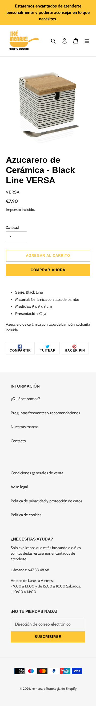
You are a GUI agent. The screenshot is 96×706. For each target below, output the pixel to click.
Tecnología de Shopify (61, 689)
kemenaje (38, 689)
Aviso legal (19, 486)
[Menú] (87, 40)
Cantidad (12, 227)
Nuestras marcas (24, 426)
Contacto (18, 441)
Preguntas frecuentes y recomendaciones (45, 413)
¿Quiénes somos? (25, 398)
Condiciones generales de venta (37, 473)
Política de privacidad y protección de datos (46, 501)
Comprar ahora (48, 270)
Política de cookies (26, 514)
